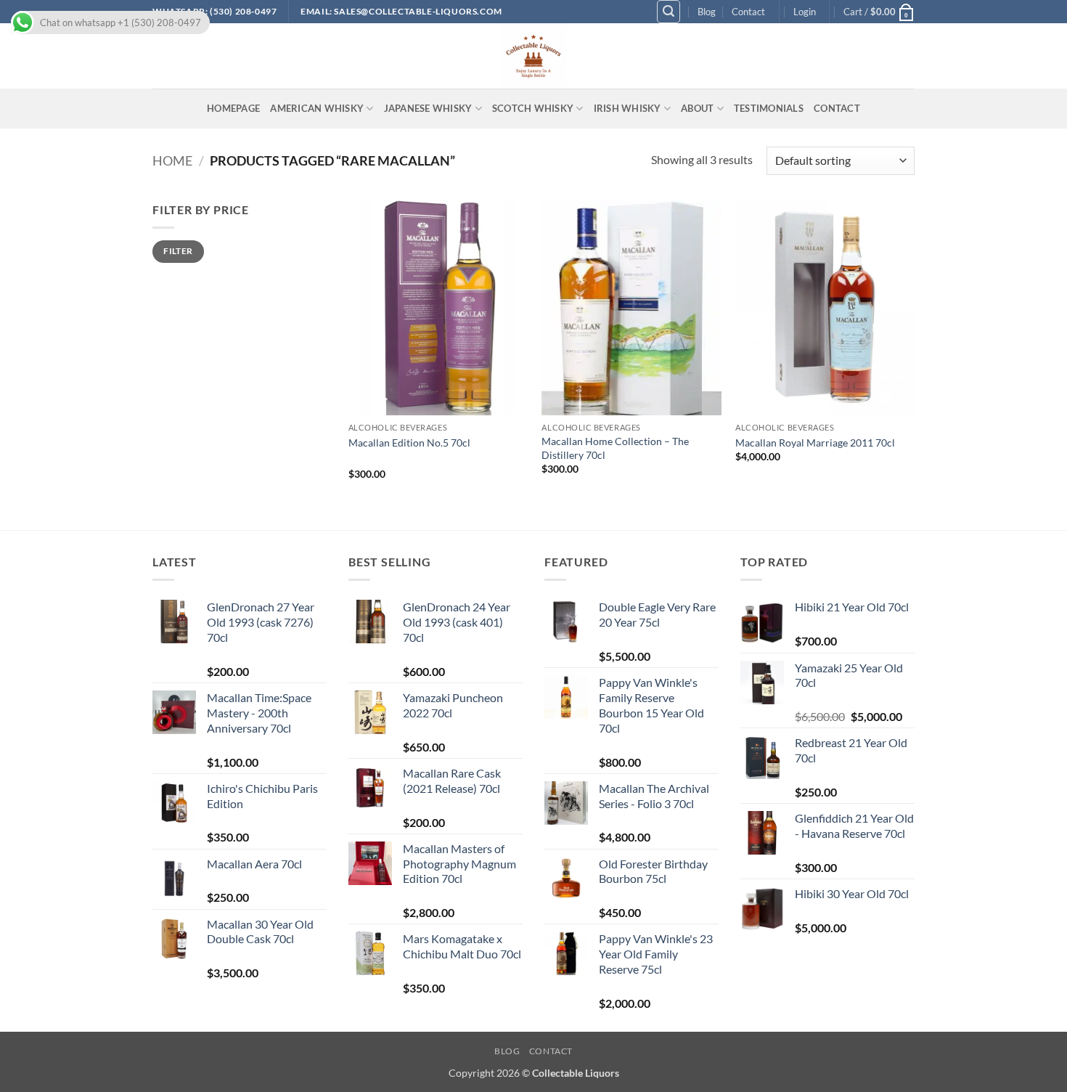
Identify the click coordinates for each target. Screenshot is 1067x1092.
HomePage (233, 108)
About (697, 108)
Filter (177, 250)
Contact (748, 11)
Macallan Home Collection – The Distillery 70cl (615, 448)
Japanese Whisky (428, 108)
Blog (707, 11)
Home (172, 160)
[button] (668, 11)
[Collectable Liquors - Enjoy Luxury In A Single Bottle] (533, 56)
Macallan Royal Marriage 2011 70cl (815, 442)
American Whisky (317, 108)
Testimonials (769, 108)
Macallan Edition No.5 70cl (409, 442)
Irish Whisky (627, 108)
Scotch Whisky (532, 108)
